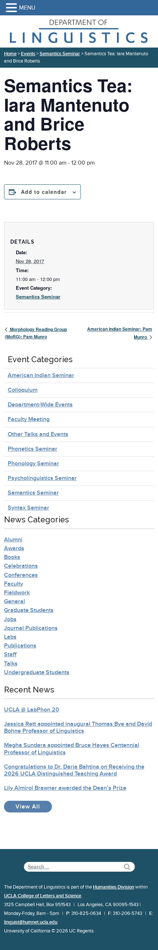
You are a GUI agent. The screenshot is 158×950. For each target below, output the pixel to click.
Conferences (21, 575)
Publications (20, 645)
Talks (11, 663)
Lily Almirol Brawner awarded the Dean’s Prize (65, 788)
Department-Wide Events (40, 404)
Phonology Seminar (33, 463)
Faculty (13, 584)
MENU (27, 7)
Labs (10, 637)
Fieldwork (17, 592)
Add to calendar (44, 191)
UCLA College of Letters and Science (42, 895)
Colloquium (22, 390)
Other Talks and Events (38, 434)
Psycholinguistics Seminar (42, 478)
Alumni (13, 539)
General (14, 601)
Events (28, 53)
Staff (10, 654)
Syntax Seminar (28, 507)
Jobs (10, 619)
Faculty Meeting (29, 419)
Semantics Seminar (60, 53)
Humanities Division (113, 887)
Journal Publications (31, 628)
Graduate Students (29, 610)
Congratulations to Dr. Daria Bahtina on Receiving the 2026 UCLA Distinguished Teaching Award (74, 770)
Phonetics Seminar (32, 449)
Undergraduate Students (36, 672)
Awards (14, 548)
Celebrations (21, 566)
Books (12, 557)
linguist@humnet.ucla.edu (30, 922)
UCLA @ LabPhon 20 (31, 709)
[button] (12, 8)
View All (33, 806)
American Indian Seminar (41, 375)
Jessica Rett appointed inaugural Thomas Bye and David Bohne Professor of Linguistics (78, 727)
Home (10, 53)
